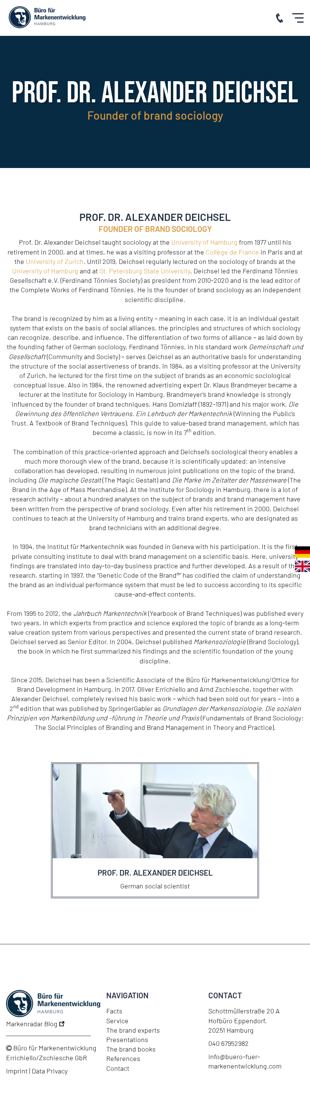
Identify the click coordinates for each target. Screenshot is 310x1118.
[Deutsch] (302, 552)
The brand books (131, 1049)
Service (117, 1020)
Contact (117, 1068)
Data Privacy (50, 1071)
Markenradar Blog (32, 1023)
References (123, 1058)
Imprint (17, 1071)
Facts (114, 1011)
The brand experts (133, 1030)
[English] (302, 566)
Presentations (127, 1039)
